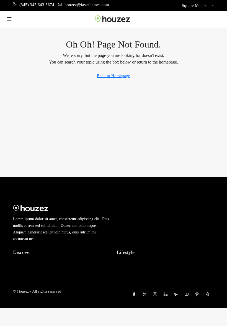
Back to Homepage (113, 75)
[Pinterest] (198, 295)
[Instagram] (156, 295)
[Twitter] (146, 295)
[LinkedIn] (167, 295)
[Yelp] (209, 295)
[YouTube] (188, 295)
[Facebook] (135, 295)
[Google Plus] (177, 295)
